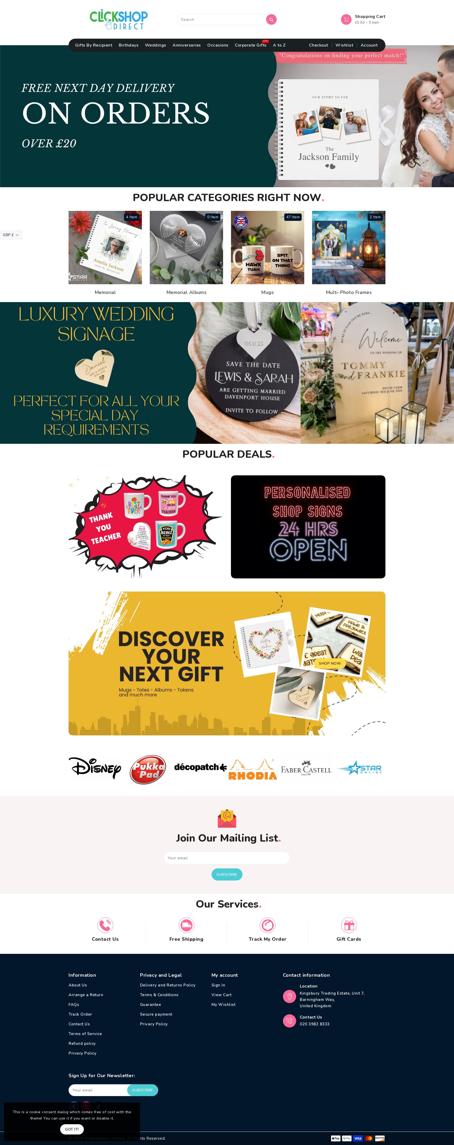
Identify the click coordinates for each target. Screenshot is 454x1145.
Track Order (80, 1014)
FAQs (74, 1004)
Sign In (218, 985)
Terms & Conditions (159, 995)
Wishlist (344, 45)
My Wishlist (223, 1004)
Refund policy (82, 1043)
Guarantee (150, 1004)
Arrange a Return (86, 995)
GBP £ (8, 234)
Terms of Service (85, 1033)
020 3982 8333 (315, 1024)
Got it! (72, 1129)
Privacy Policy (82, 1053)
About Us (78, 985)
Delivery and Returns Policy (168, 985)
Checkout (318, 45)
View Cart (221, 995)
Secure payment (156, 1014)
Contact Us (79, 1024)
